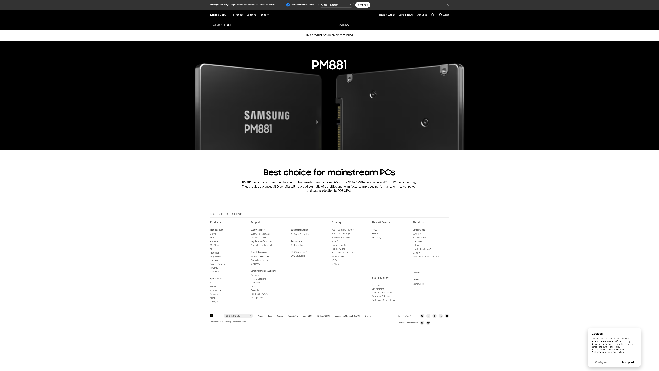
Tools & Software (258, 278)
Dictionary (255, 263)
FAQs (253, 286)
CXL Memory (216, 245)
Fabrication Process (259, 260)
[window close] (636, 334)
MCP (212, 249)
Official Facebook (434, 316)
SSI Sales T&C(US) (323, 316)
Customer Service (258, 237)
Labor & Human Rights (382, 292)
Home (212, 214)
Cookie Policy (598, 352)
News (374, 229)
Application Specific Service (344, 252)
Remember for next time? (302, 4)
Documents (256, 282)
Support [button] (251, 14)
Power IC (214, 267)
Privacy (260, 316)
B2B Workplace (298, 252)
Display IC (214, 260)
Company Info (419, 229)
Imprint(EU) (307, 316)
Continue (363, 5)
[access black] (211, 315)
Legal (270, 316)
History (416, 245)
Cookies (280, 316)
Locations (417, 272)
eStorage (214, 241)
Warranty (255, 290)
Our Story (417, 233)
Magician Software (259, 293)
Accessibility (293, 316)
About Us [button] (422, 14)
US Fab (335, 260)
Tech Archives (338, 256)
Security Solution (218, 264)
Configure (601, 362)
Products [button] (238, 14)
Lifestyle (214, 301)
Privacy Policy (614, 349)
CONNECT (336, 263)
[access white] (217, 315)
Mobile (213, 297)
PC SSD (215, 25)
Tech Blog (376, 237)
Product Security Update (262, 245)
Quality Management (260, 233)
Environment (378, 288)
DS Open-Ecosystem (300, 234)
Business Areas (419, 237)
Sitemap (368, 316)
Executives (417, 241)
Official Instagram (422, 316)
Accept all (628, 362)
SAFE (335, 241)
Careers (416, 279)
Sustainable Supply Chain (383, 300)
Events (375, 233)
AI (211, 282)
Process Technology (341, 233)
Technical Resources (260, 256)
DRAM (213, 233)
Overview (344, 24)
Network (214, 294)
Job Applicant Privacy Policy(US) (347, 316)
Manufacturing (338, 248)
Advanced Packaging (341, 237)
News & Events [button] (387, 14)
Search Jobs (418, 283)
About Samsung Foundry (343, 229)
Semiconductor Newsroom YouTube (428, 323)
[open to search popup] (433, 15)
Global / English (329, 5)
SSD (221, 214)
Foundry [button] (264, 14)
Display (213, 271)
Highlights (376, 285)
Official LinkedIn (441, 316)
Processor (214, 252)
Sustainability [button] (406, 14)
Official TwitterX (428, 316)
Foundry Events (339, 245)
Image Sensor (216, 256)
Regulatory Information (261, 241)
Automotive (215, 290)
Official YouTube (447, 316)
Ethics (415, 252)
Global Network (298, 245)
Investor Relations (421, 249)
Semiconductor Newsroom (425, 256)
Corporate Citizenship (382, 296)
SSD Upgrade (257, 297)
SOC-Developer (298, 255)
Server (213, 286)
